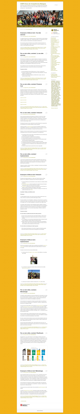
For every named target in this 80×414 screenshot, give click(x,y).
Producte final (43, 26)
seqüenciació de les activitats (28, 306)
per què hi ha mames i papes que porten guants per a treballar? (56, 96)
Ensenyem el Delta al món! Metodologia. (31, 371)
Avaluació (47, 26)
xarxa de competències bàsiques (28, 79)
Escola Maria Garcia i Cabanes (55, 46)
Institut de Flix (53, 59)
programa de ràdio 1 (23, 97)
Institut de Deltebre (54, 58)
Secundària (21, 79)
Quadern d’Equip (29, 126)
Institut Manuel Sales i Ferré (55, 64)
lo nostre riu (54, 92)
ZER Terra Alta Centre (54, 70)
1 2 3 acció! (57, 81)
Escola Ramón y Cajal (54, 50)
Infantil (59, 89)
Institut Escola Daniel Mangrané (55, 62)
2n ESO (45, 47)
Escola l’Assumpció (54, 40)
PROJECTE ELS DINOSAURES (55, 100)
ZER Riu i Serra (53, 69)
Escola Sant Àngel (53, 51)
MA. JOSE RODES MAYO (29, 29)
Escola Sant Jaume (54, 52)
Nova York (52, 94)
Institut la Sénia (53, 90)
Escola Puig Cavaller (54, 49)
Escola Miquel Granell (54, 47)
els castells (56, 86)
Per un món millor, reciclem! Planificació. (32, 333)
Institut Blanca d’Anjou (54, 57)
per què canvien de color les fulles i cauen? (55, 95)
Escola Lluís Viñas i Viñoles (55, 41)
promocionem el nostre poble (55, 101)
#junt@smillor (53, 81)
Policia (52, 99)
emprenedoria (59, 87)
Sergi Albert (56, 102)
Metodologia (31, 26)
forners (52, 89)
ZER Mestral (53, 66)
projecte (44, 48)
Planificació (26, 26)
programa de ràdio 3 (23, 102)
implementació (29, 169)
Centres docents (22, 48)
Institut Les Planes (27, 47)
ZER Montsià (53, 67)
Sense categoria (37, 47)
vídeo (39, 281)
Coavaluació (24, 186)
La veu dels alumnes (54, 26)
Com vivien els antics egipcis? (55, 85)
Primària (55, 99)
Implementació (37, 26)
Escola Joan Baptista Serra (55, 39)
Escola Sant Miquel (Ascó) (55, 55)
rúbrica (28, 119)
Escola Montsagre (53, 48)
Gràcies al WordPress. (40, 410)
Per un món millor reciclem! (31, 107)
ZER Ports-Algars (53, 68)
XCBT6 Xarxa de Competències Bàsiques (33, 4)
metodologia (24, 327)
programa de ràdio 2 (23, 99)
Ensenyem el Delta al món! (28, 48)
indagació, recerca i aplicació (33, 252)
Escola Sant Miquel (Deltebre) (55, 56)
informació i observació (26, 268)
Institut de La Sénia (54, 60)
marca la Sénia (53, 93)
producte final (37, 107)
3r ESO (45, 78)
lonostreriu (58, 92)
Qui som (22, 26)
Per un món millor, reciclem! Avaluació (31, 112)
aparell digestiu (58, 82)
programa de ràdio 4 (23, 104)
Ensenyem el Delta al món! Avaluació (30, 174)
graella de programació (40, 305)
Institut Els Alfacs (53, 61)
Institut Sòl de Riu (53, 65)
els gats (55, 87)
